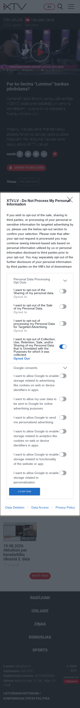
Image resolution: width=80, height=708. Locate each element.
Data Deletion (14, 507)
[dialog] (40, 354)
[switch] (62, 291)
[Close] (71, 201)
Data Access (40, 507)
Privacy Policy (65, 507)
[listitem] (40, 281)
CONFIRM (24, 491)
